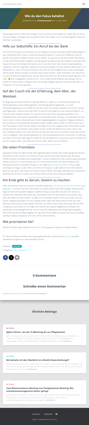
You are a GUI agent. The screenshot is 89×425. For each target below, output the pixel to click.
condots (68, 236)
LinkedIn (57, 414)
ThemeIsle (53, 419)
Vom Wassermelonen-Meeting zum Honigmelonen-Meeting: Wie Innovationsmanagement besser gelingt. (40, 389)
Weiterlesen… (68, 341)
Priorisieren (23, 250)
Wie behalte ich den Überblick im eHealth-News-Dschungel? (37, 360)
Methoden (17, 246)
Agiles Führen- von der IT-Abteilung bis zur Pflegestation (35, 332)
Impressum (48, 414)
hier (38, 227)
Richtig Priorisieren (60, 165)
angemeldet (14, 293)
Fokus (16, 250)
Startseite (36, 414)
